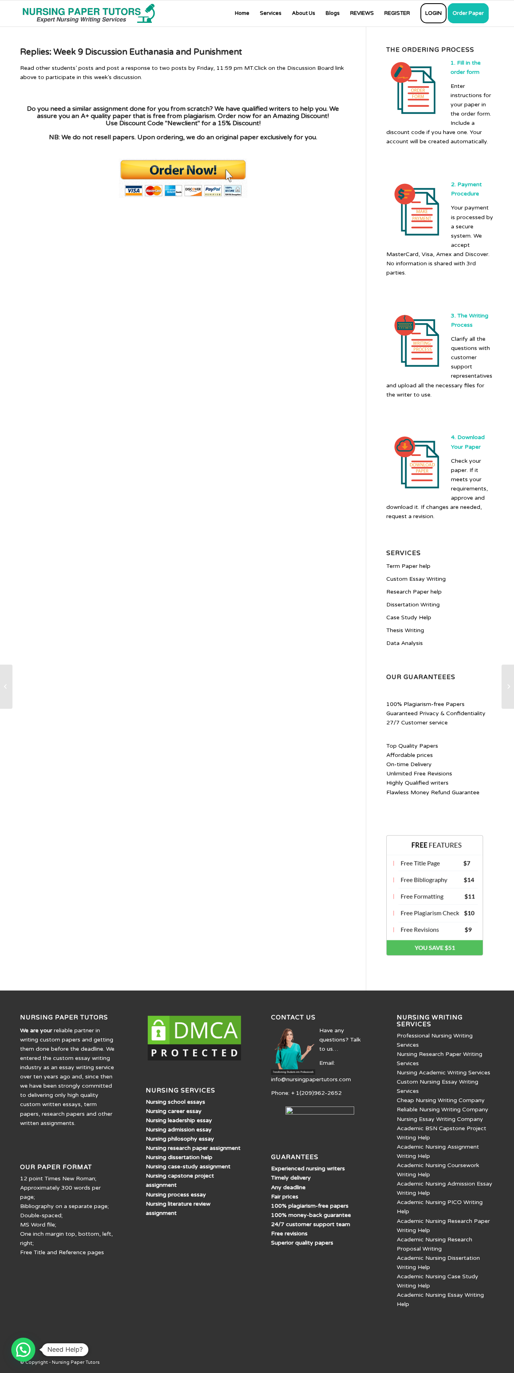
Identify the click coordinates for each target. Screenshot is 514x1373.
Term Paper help (408, 566)
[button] (23, 1350)
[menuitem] (242, 13)
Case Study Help (408, 617)
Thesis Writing (405, 630)
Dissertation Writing (413, 604)
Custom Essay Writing (416, 579)
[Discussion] (6, 687)
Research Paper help (414, 591)
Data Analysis (404, 643)
